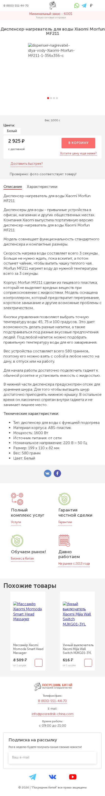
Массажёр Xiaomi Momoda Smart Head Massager (28, 649)
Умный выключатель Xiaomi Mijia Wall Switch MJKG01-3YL (78, 649)
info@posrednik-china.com (53, 714)
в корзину (78, 143)
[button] (48, 98)
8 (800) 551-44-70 (52, 701)
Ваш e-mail (20, 757)
